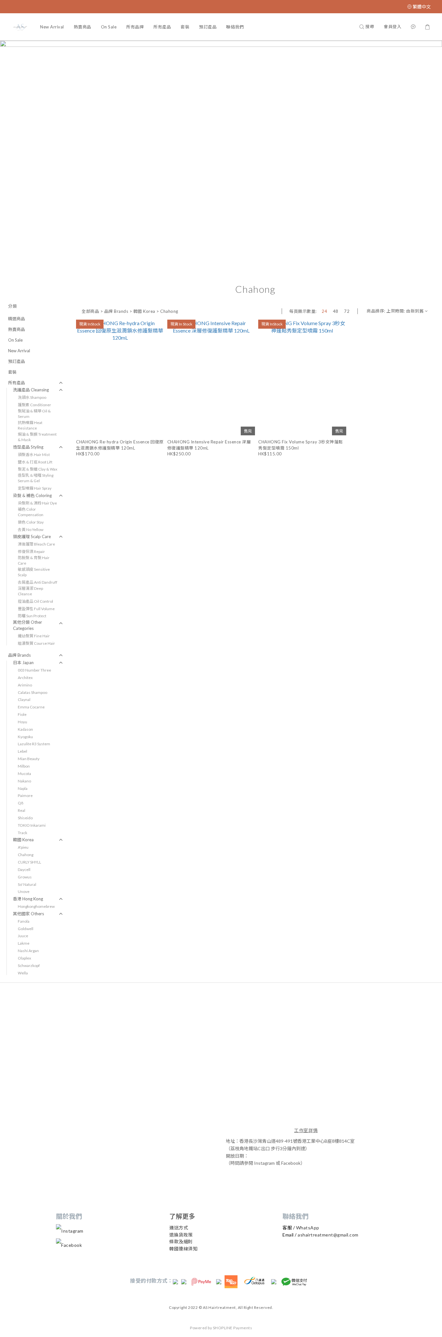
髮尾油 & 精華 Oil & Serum (34, 414)
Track (22, 832)
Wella (23, 973)
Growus (25, 877)
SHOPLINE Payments (232, 1327)
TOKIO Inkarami (32, 825)
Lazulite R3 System (34, 743)
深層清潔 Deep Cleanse (30, 591)
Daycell (24, 869)
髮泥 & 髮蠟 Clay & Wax (37, 469)
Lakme (23, 943)
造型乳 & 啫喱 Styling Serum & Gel (35, 478)
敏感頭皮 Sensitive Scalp (34, 572)
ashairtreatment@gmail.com (328, 1234)
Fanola (23, 921)
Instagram (72, 1231)
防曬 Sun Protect (32, 615)
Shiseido (25, 817)
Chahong (25, 854)
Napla (23, 788)
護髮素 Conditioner (34, 404)
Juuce (23, 935)
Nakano (24, 781)
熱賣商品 (82, 26)
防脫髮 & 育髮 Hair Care (34, 560)
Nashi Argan (28, 950)
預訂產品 (207, 26)
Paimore (25, 795)
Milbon (24, 766)
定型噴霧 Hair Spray (34, 488)
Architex (25, 677)
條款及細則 (181, 1241)
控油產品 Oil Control (35, 601)
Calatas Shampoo (32, 692)
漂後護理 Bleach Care (36, 544)
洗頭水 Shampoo (32, 397)
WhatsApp (307, 1227)
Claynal (24, 699)
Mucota (24, 773)
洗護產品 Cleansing (31, 389)
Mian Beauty (28, 758)
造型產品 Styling (28, 447)
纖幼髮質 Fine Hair (34, 635)
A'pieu (23, 847)
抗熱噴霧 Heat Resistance (30, 425)
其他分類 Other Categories (27, 625)
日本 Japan (23, 662)
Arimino (25, 685)
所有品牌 (135, 26)
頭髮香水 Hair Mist (34, 454)
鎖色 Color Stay (31, 522)
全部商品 (90, 311)
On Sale (109, 26)
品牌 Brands (19, 655)
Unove (23, 891)
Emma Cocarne (31, 707)
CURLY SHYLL (29, 862)
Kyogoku (25, 736)
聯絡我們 (235, 26)
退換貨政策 (181, 1234)
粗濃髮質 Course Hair (36, 643)
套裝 (185, 26)
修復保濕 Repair (31, 551)
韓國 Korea (23, 839)
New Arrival (52, 26)
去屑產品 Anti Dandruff (37, 582)
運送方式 (178, 1227)
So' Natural (27, 884)
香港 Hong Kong (28, 898)
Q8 (20, 803)
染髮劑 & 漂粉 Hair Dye (37, 503)
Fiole (22, 714)
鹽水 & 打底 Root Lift (35, 462)
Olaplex (24, 958)
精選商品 (16, 318)
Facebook (71, 1245)
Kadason (25, 729)
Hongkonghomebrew (36, 906)
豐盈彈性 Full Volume (36, 608)
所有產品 (162, 26)
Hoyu (22, 721)
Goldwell (25, 928)
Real (21, 810)
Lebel (22, 751)
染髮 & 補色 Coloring (32, 495)
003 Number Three (34, 670)
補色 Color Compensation (30, 512)
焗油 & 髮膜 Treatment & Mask (37, 437)
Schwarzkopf (29, 965)
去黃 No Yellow (30, 529)
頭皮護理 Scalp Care (32, 536)
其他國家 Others (28, 913)
